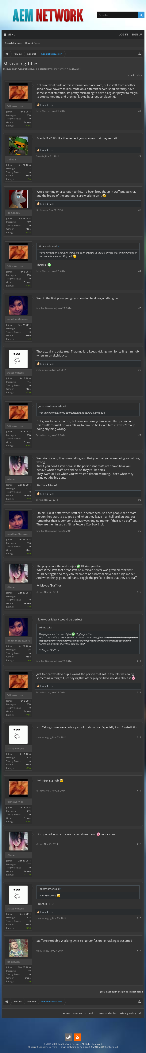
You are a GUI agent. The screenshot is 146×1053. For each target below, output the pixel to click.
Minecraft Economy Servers (42, 1046)
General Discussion (28, 68)
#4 (139, 271)
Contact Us (79, 1013)
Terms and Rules (107, 1013)
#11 (139, 661)
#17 (139, 950)
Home (66, 1013)
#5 (139, 308)
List (51, 105)
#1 (139, 111)
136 (29, 328)
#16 (139, 918)
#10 (139, 591)
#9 (139, 530)
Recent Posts (32, 43)
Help (91, 1013)
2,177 (28, 488)
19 (29, 970)
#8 (139, 499)
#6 (139, 369)
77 (29, 168)
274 (29, 115)
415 (29, 381)
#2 (139, 156)
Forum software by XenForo (89, 1046)
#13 (139, 737)
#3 (139, 210)
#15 (139, 844)
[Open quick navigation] (139, 53)
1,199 (28, 221)
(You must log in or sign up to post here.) (121, 991)
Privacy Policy (128, 1013)
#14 (139, 790)
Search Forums (13, 43)
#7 (139, 435)
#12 (139, 692)
